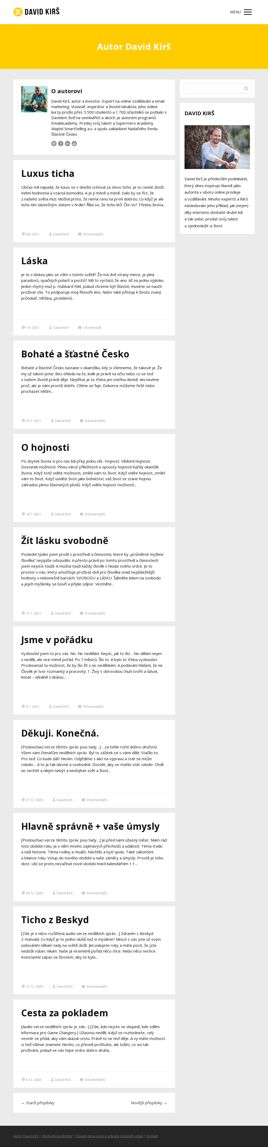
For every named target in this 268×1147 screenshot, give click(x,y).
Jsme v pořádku (57, 639)
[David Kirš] (36, 12)
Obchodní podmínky (57, 1136)
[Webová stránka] (54, 143)
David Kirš (61, 234)
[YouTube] (74, 143)
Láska (34, 261)
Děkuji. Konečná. (60, 733)
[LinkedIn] (67, 143)
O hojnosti (45, 447)
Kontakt (152, 1136)
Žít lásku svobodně (64, 540)
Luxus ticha (48, 173)
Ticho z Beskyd (55, 919)
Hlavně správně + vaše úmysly (90, 826)
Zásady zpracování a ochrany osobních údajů (109, 1136)
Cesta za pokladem (64, 1013)
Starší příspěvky (37, 1102)
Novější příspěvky (149, 1102)
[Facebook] (60, 143)
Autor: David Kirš (25, 1136)
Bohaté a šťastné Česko (75, 354)
